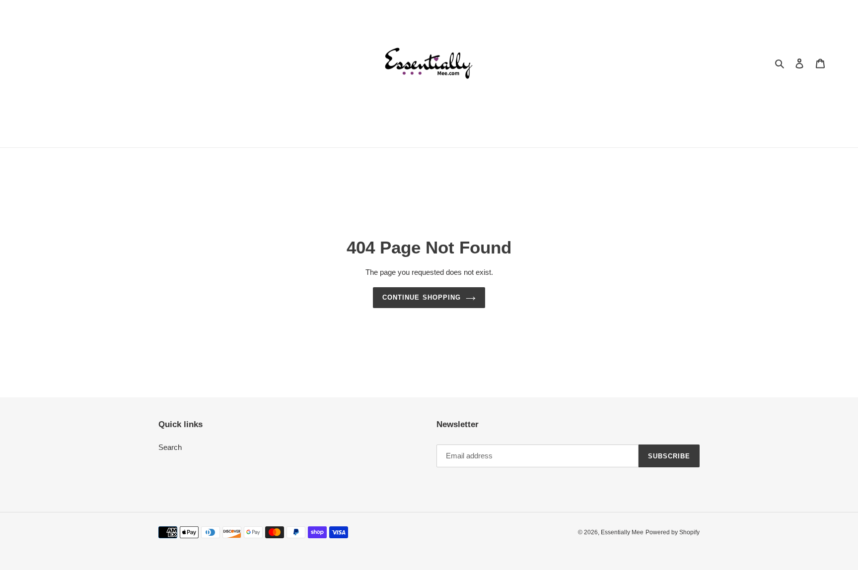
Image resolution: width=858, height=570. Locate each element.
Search (170, 447)
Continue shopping (421, 297)
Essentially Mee (622, 532)
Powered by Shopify (672, 532)
